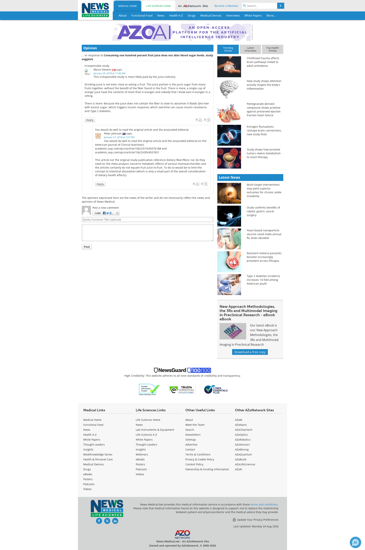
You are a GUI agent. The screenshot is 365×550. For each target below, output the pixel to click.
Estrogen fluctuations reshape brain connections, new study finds (264, 130)
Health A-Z (90, 434)
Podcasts (88, 484)
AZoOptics (241, 434)
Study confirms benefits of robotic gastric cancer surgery (263, 211)
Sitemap (190, 439)
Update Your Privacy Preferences (257, 519)
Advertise (191, 444)
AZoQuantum (243, 454)
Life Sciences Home (158, 6)
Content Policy (194, 464)
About (189, 420)
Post (87, 246)
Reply (89, 120)
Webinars (142, 454)
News (86, 429)
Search (189, 429)
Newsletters (193, 434)
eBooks (87, 474)
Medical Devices (93, 464)
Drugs (87, 469)
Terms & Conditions (197, 454)
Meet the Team (195, 425)
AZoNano (241, 425)
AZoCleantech (243, 429)
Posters (88, 479)
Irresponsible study (97, 66)
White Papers (91, 439)
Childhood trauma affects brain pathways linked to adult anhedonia (263, 62)
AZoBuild (240, 459)
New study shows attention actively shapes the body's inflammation (264, 84)
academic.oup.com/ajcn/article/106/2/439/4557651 (127, 152)
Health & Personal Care (98, 459)
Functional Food (93, 425)
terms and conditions (264, 504)
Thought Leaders (94, 444)
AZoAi (238, 469)
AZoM (238, 420)
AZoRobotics (243, 439)
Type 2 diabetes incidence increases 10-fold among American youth (263, 279)
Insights (88, 449)
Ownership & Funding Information (207, 469)
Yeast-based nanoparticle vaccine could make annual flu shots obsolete (264, 234)
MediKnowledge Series (97, 454)
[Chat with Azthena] (355, 542)
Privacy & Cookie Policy (199, 459)
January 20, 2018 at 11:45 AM (109, 73)
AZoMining (242, 449)
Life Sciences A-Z (146, 434)
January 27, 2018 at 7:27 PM (119, 137)
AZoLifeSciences (245, 464)
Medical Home (127, 6)
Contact (190, 449)
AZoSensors (242, 444)
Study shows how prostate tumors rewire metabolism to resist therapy (264, 153)
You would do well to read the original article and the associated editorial (142, 129)
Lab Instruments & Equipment (155, 429)
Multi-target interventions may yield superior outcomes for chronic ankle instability (264, 190)
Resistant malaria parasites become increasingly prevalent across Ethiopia (264, 257)
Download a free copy (250, 352)
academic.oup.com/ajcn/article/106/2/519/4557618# (128, 148)
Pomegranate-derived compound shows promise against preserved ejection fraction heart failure (264, 109)
